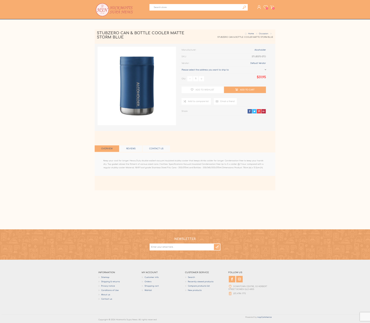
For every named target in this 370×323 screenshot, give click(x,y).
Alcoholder (260, 50)
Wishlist (148, 290)
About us (105, 295)
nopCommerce (264, 317)
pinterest (259, 111)
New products (195, 290)
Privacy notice (108, 286)
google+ (263, 111)
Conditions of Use (110, 290)
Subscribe (217, 247)
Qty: (184, 79)
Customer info (152, 277)
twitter (254, 111)
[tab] (107, 148)
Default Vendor (258, 63)
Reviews (131, 149)
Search (244, 7)
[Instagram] (239, 279)
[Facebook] (232, 279)
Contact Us (156, 149)
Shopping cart (272, 7)
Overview (107, 149)
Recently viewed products (200, 282)
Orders (148, 282)
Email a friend (227, 101)
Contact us (106, 299)
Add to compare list (198, 101)
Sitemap (105, 277)
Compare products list (199, 286)
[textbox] (195, 7)
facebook (250, 111)
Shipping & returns (110, 282)
